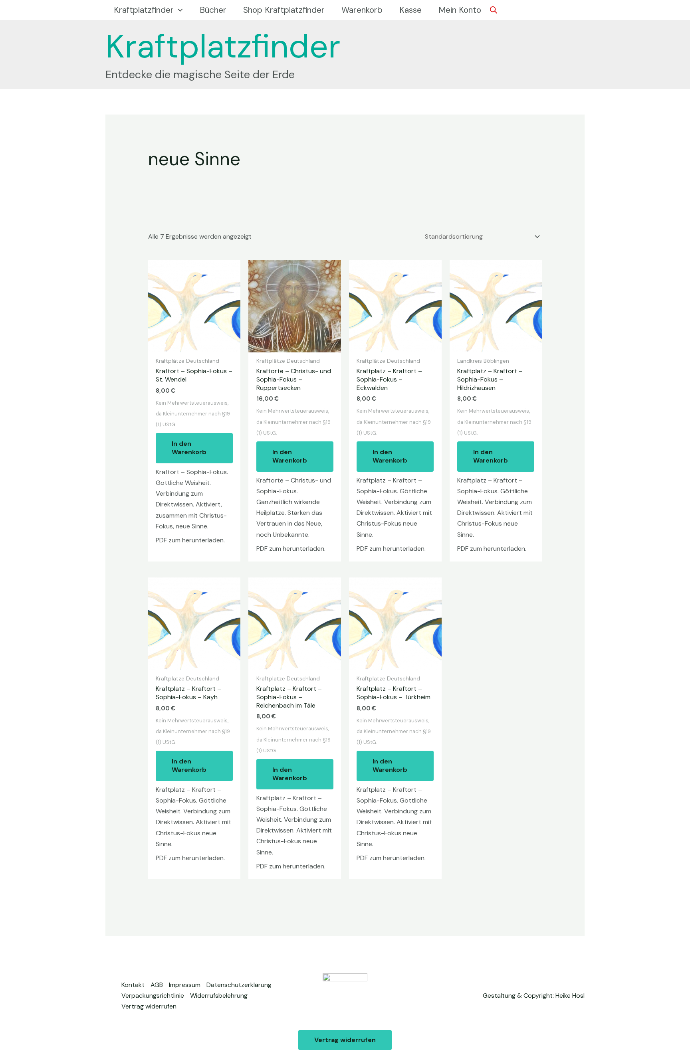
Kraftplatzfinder (223, 46)
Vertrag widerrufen (148, 1006)
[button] (178, 10)
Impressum (184, 985)
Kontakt (133, 985)
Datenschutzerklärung (239, 985)
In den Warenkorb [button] (189, 447)
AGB (157, 985)
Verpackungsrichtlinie (152, 995)
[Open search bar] (494, 10)
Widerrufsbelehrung (219, 995)
